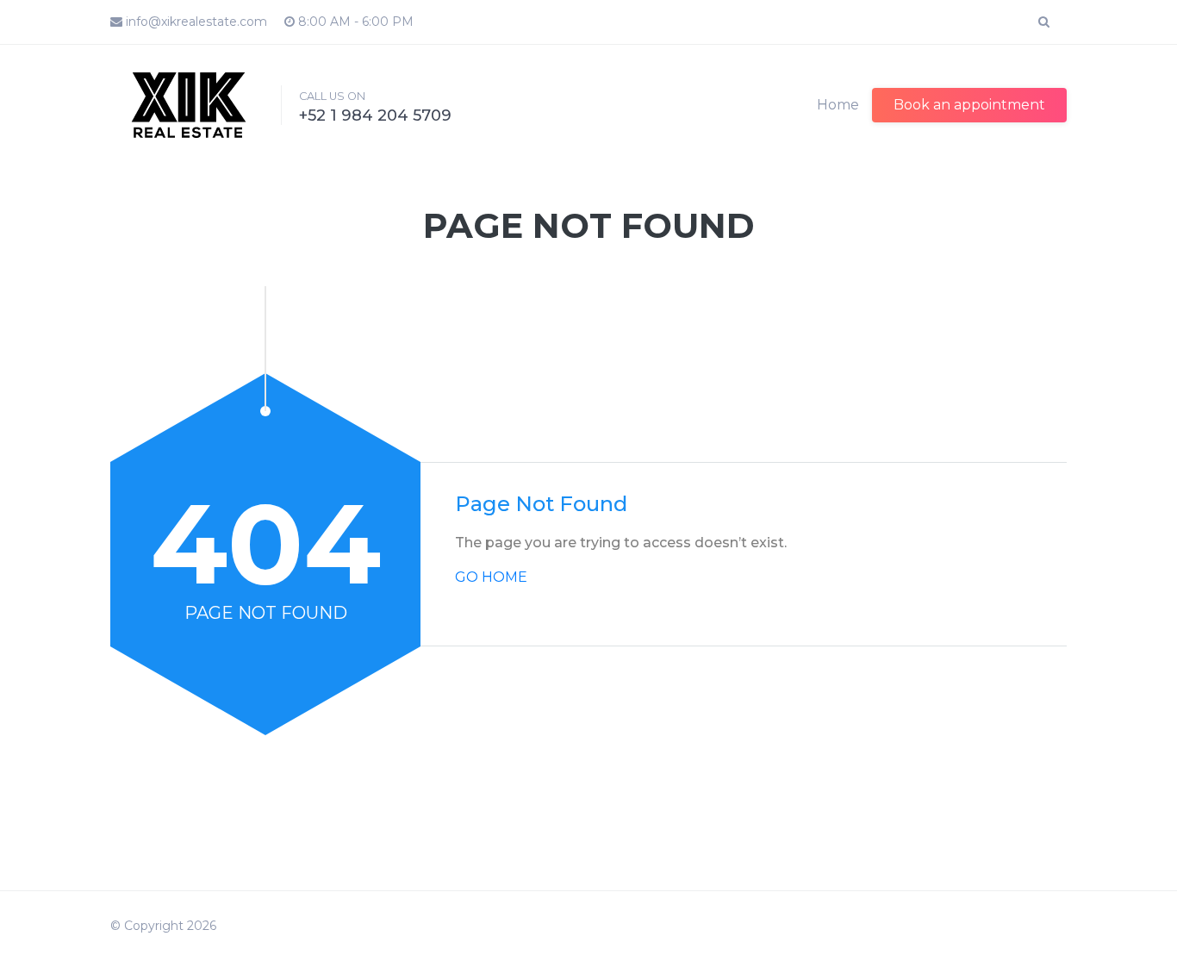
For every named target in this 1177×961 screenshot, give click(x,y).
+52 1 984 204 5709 (375, 115)
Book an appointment (969, 105)
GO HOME (491, 577)
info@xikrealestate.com (194, 21)
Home (838, 105)
